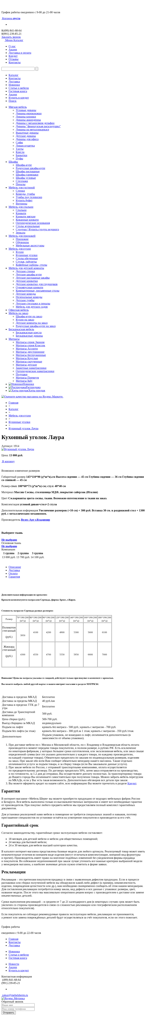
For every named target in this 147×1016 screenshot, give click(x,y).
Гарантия (14, 576)
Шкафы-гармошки (27, 174)
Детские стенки (25, 271)
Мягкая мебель (18, 106)
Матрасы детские (26, 364)
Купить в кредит (19, 97)
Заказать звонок (11, 36)
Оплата (13, 573)
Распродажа (33, 387)
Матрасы (14, 338)
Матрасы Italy (24, 380)
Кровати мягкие (25, 216)
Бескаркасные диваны (29, 335)
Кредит (13, 55)
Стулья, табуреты (26, 261)
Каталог (13, 75)
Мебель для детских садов (32, 306)
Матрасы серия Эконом (30, 342)
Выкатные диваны (27, 132)
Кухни (20, 251)
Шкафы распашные (28, 171)
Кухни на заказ (25, 319)
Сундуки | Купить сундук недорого (37, 229)
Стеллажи (22, 181)
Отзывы (13, 59)
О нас (12, 46)
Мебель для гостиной (22, 187)
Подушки (21, 374)
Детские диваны (26, 135)
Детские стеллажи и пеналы (33, 303)
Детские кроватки (27, 280)
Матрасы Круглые (27, 358)
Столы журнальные (28, 226)
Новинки (14, 84)
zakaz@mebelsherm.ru (14, 995)
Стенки (20, 190)
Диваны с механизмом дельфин (35, 123)
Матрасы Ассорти (27, 348)
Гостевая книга (18, 91)
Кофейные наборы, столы (31, 264)
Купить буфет (24, 200)
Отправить (8, 1012)
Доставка (14, 81)
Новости (14, 964)
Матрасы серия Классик (30, 345)
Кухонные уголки (26, 255)
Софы (19, 142)
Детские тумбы (25, 300)
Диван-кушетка (25, 145)
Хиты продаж (36, 390)
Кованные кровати (27, 219)
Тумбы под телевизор (29, 197)
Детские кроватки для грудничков (37, 284)
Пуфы (19, 158)
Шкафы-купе (24, 164)
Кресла (20, 152)
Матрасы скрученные (29, 361)
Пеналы (20, 184)
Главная (13, 402)
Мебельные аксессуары (30, 245)
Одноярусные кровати (29, 287)
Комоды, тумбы (25, 193)
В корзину (8, 461)
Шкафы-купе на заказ (29, 316)
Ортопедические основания (33, 222)
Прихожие (22, 239)
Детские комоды (26, 293)
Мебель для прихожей (22, 235)
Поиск (12, 100)
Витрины (21, 203)
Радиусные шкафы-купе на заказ (36, 326)
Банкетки (21, 155)
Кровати (21, 213)
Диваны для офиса (27, 139)
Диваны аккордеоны (28, 119)
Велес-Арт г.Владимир (35, 519)
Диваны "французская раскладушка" (38, 126)
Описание (15, 567)
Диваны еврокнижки (29, 113)
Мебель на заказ (18, 313)
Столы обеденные (27, 258)
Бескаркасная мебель (21, 329)
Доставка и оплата (20, 52)
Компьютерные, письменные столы (37, 290)
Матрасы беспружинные (31, 355)
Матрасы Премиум (27, 377)
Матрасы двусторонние (30, 351)
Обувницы (22, 242)
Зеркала (20, 232)
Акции (13, 49)
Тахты (19, 148)
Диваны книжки (26, 116)
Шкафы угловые (26, 177)
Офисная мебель (19, 309)
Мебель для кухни (20, 248)
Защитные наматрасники (31, 367)
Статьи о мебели (19, 87)
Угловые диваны (26, 110)
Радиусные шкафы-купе (30, 168)
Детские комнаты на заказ (32, 322)
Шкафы (13, 161)
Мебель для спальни (21, 206)
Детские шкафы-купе (29, 274)
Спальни (21, 210)
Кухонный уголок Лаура (23, 428)
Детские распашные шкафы (33, 277)
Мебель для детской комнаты (26, 268)
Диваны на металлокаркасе (32, 129)
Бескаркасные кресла (29, 332)
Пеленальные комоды (29, 297)
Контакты (15, 62)
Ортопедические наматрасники (35, 371)
